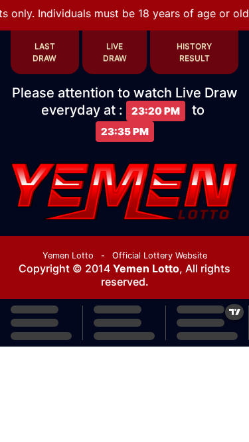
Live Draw (115, 52)
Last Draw (44, 52)
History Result (194, 52)
